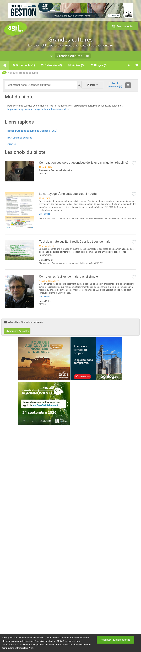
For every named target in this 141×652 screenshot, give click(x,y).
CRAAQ (60, 641)
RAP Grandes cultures (19, 137)
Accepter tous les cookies (115, 639)
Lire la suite (44, 214)
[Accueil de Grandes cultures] (4, 65)
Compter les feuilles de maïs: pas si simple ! (69, 276)
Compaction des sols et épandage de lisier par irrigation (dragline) (83, 162)
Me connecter (124, 26)
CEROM (11, 144)
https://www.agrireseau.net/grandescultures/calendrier (38, 109)
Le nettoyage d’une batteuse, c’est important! (69, 193)
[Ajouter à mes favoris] (134, 163)
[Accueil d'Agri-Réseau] (15, 29)
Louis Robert (46, 301)
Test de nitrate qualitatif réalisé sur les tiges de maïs (74, 241)
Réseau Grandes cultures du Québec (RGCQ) (32, 130)
